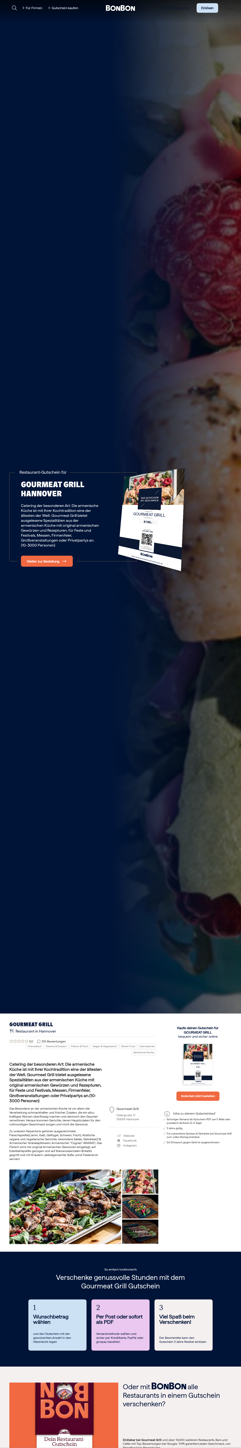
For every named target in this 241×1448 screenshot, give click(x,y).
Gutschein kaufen (65, 8)
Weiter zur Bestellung (43, 561)
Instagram (128, 1145)
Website (129, 1136)
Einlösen (207, 8)
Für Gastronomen (177, 8)
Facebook (128, 1140)
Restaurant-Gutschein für (43, 472)
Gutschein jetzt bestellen (198, 1096)
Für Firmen (34, 8)
